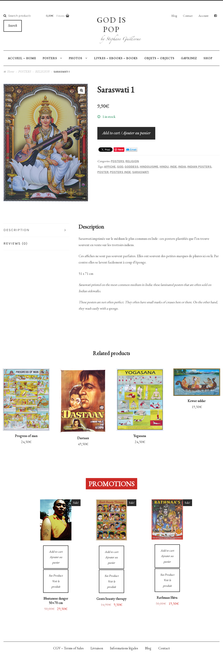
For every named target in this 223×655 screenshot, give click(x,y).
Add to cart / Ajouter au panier (126, 133)
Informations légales (124, 648)
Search (12, 26)
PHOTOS (75, 58)
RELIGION (42, 71)
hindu (164, 166)
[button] (81, 90)
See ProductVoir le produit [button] (26, 390)
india (182, 166)
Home (10, 71)
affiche (110, 166)
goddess (132, 166)
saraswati (140, 172)
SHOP (208, 58)
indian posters (199, 166)
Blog (174, 16)
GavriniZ (189, 58)
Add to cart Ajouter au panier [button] (26, 417)
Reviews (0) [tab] (15, 243)
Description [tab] (16, 230)
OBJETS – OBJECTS (159, 58)
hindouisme (149, 166)
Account (203, 16)
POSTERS (50, 58)
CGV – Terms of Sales (68, 648)
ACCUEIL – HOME (22, 58)
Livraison (97, 648)
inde (173, 166)
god (120, 166)
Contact (188, 16)
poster (103, 172)
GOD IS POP (111, 24)
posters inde (120, 172)
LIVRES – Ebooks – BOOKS (116, 58)
